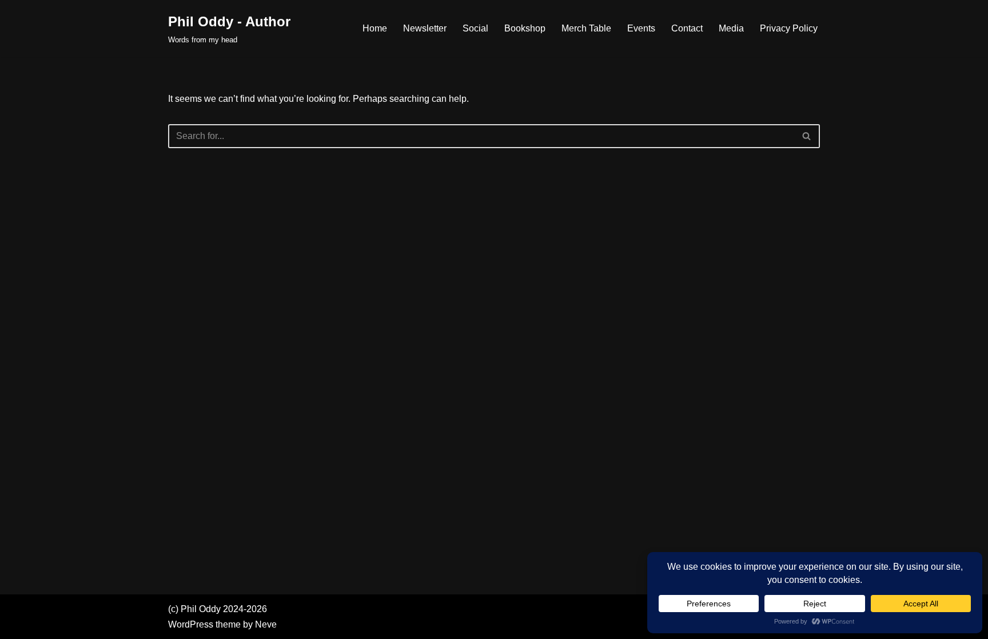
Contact (687, 28)
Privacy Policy (789, 28)
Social (475, 28)
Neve (266, 624)
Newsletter (425, 28)
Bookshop (524, 28)
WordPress (190, 624)
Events (641, 28)
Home (374, 28)
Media (731, 28)
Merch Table (586, 28)
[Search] (807, 136)
